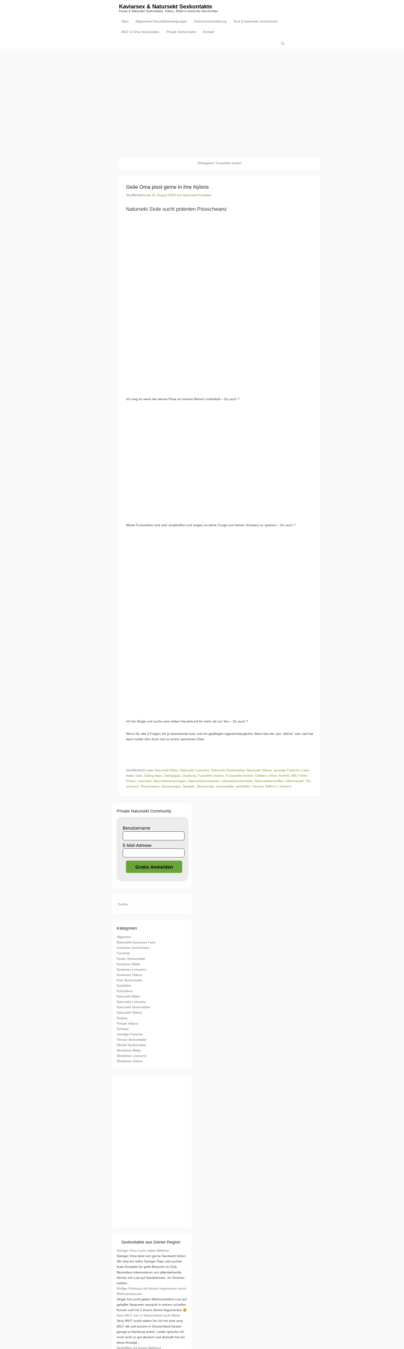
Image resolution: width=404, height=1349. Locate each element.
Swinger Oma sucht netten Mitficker (143, 1250)
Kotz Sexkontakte (129, 980)
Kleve (273, 775)
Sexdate (189, 786)
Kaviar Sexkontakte (131, 959)
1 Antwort (284, 786)
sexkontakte (225, 786)
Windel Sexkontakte (131, 1045)
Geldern (261, 775)
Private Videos (127, 1023)
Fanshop (123, 953)
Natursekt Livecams (194, 770)
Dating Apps (153, 775)
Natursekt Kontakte (197, 195)
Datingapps (172, 775)
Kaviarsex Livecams (131, 969)
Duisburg (189, 775)
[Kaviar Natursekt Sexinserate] (202, 99)
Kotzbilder (124, 985)
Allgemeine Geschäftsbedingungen (161, 21)
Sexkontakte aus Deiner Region (150, 1242)
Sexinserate (205, 786)
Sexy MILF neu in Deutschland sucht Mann (148, 1315)
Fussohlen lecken (211, 775)
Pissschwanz (150, 786)
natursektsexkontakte (237, 781)
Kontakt (208, 32)
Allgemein (124, 937)
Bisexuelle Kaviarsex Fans (136, 942)
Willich (270, 786)
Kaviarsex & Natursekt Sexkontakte (165, 6)
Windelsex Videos (130, 1061)
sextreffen (243, 786)
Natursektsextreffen (269, 781)
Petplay (122, 1018)
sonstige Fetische (286, 770)
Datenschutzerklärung (210, 21)
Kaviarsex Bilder (129, 964)
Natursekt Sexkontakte (228, 770)
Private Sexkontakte (181, 32)
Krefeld (284, 775)
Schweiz (123, 1029)
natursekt (145, 781)
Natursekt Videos (259, 770)
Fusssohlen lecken (239, 775)
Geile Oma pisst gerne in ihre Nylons (167, 187)
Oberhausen (295, 781)
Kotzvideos (125, 991)
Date (138, 775)
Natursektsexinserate (204, 781)
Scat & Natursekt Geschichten (256, 21)
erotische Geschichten (133, 948)
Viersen (257, 786)
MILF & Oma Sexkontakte (140, 32)
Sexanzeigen (171, 786)
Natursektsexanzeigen (169, 781)
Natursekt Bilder (166, 770)
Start (124, 21)
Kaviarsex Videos (129, 975)
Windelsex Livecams (132, 1056)
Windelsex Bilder (129, 1050)
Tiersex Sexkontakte (132, 1039)
